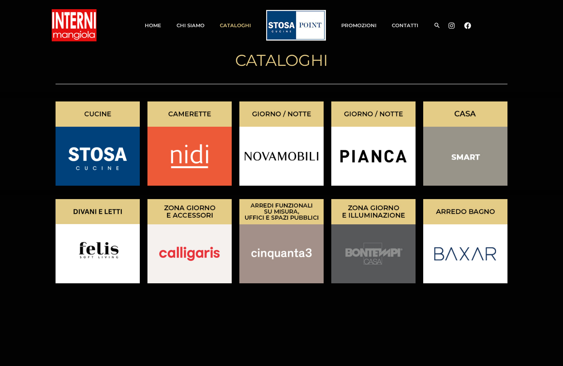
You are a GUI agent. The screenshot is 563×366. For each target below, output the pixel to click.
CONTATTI (405, 25)
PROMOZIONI (358, 25)
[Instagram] (451, 25)
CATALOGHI (235, 25)
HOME (153, 25)
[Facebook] (467, 25)
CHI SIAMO (191, 25)
